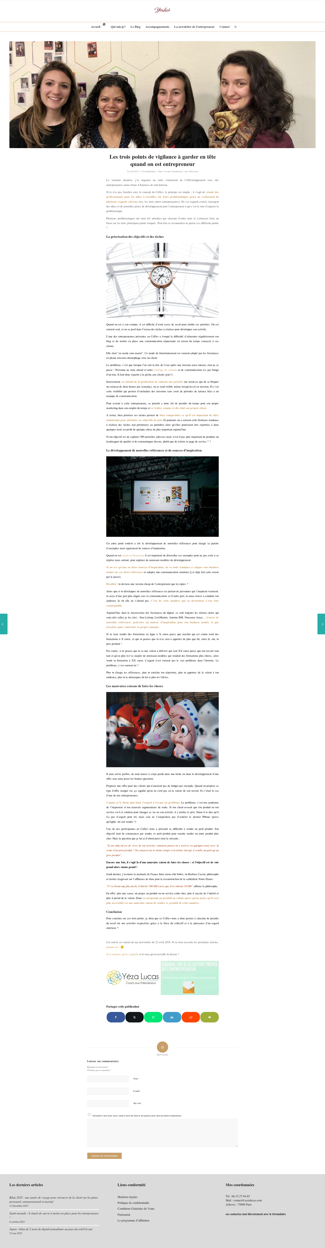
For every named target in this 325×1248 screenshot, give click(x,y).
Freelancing (177, 171)
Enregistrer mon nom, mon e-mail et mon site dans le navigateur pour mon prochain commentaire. (137, 1115)
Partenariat (124, 1214)
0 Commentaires (148, 171)
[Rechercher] (234, 27)
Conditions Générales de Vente (136, 1208)
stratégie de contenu (165, 370)
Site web (137, 1103)
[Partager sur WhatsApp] (153, 1017)
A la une (167, 171)
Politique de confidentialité (133, 1203)
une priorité (175, 381)
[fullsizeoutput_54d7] (162, 94)
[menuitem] (98, 27)
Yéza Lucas (193, 171)
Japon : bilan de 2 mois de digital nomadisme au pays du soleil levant (50, 1229)
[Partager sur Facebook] (116, 1017)
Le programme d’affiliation (133, 1220)
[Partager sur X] (134, 1017)
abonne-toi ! (113, 947)
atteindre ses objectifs (140, 420)
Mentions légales (127, 1197)
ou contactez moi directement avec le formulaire (256, 1214)
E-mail (137, 1091)
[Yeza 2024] (162, 11)
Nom (136, 1078)
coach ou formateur (133, 555)
